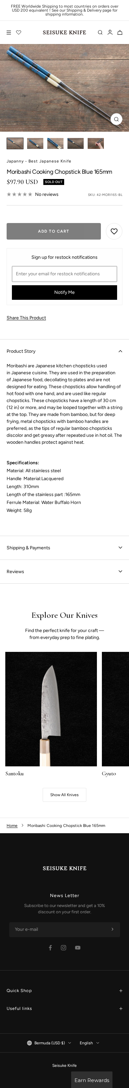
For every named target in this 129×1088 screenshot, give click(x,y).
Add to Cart (53, 231)
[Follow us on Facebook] (50, 948)
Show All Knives (64, 795)
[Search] (100, 32)
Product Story (21, 351)
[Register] (112, 929)
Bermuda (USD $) (49, 1043)
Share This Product (26, 318)
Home (12, 825)
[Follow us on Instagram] (63, 947)
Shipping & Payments (28, 548)
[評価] (19, 32)
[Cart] (119, 32)
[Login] (110, 32)
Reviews (15, 571)
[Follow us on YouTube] (77, 947)
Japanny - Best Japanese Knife (39, 161)
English (86, 1043)
